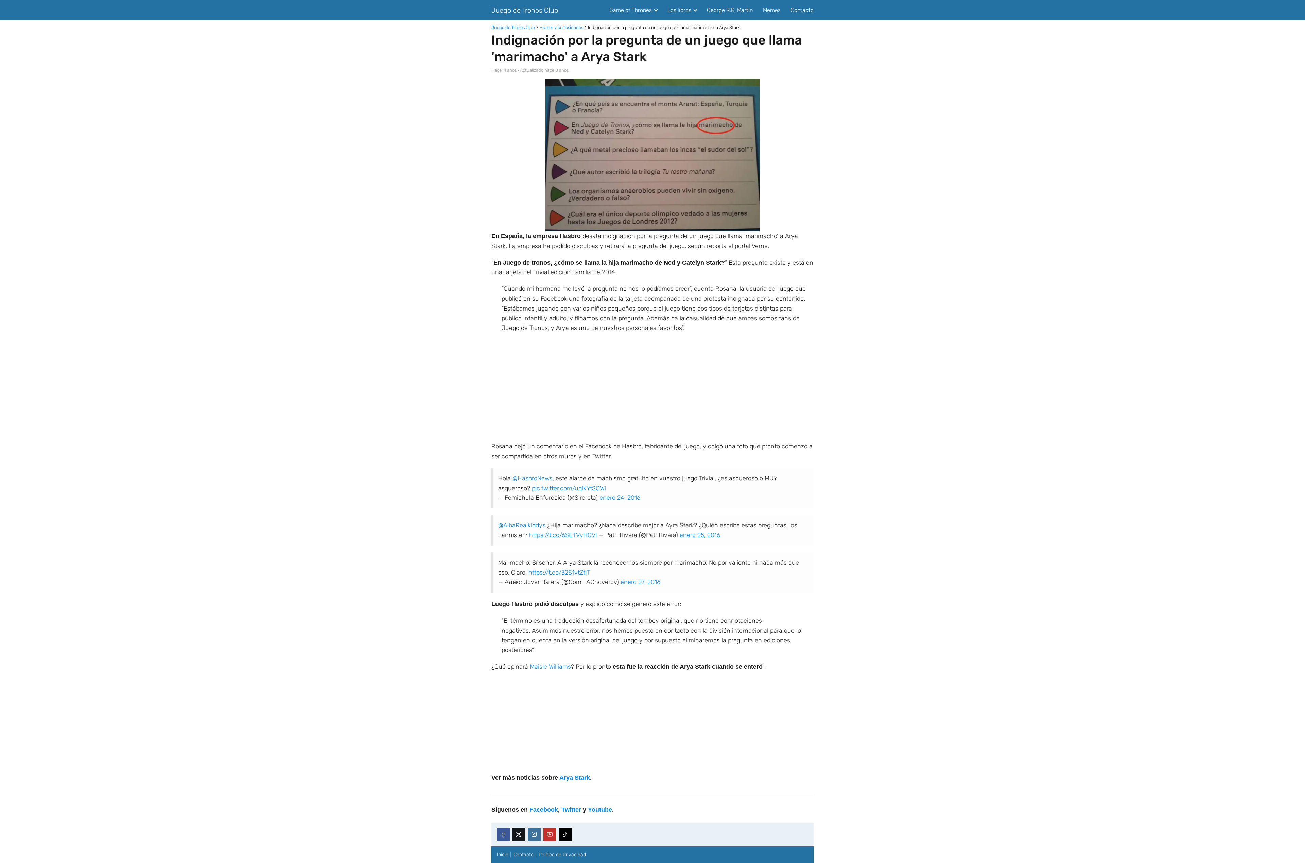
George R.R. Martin (730, 10)
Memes (772, 10)
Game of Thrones (630, 10)
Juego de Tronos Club (524, 10)
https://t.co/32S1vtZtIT (559, 572)
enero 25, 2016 (700, 535)
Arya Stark (574, 777)
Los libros (679, 10)
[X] (518, 834)
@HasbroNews (532, 478)
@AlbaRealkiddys (521, 525)
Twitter (571, 809)
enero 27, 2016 (640, 582)
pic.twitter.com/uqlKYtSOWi (569, 488)
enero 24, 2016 (619, 497)
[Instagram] (534, 834)
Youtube (600, 809)
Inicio (502, 855)
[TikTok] (565, 834)
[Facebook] (503, 834)
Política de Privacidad (562, 855)
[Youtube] (549, 834)
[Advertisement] (652, 387)
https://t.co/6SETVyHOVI (563, 535)
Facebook (543, 809)
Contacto (802, 10)
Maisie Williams (550, 666)
